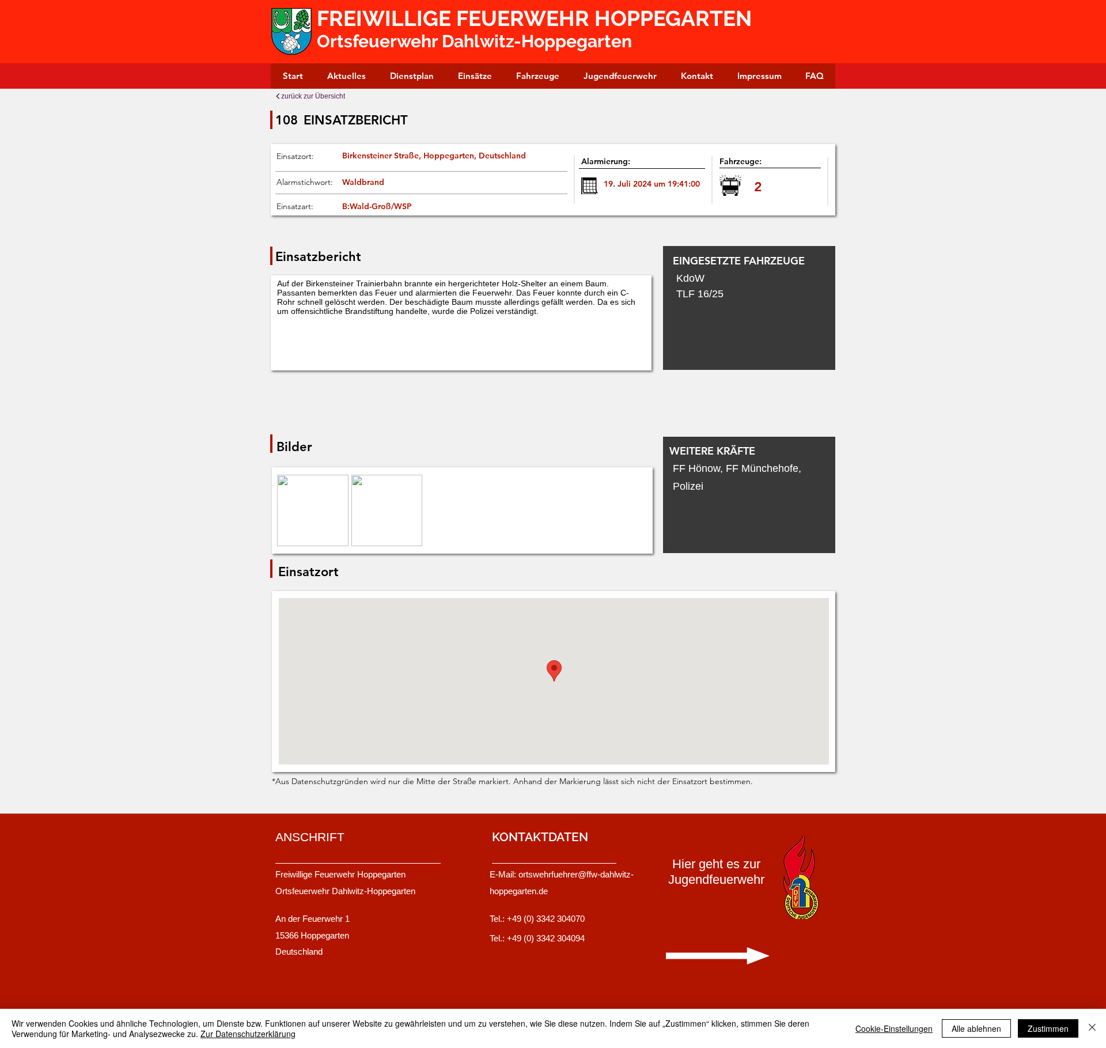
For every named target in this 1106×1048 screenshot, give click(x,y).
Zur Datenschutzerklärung (248, 1033)
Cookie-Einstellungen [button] (894, 1028)
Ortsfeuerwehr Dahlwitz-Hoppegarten (474, 41)
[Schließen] (1092, 1028)
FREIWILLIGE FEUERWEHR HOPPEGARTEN (537, 18)
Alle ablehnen (976, 1028)
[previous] (298, 516)
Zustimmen (1048, 1028)
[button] (313, 510)
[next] (623, 516)
